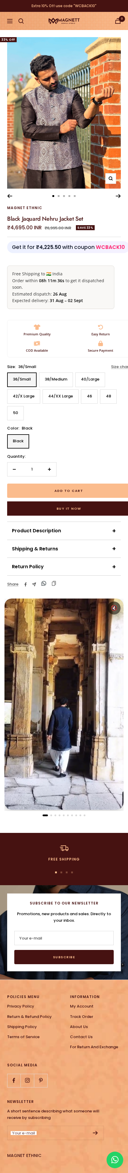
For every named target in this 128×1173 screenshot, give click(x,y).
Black (18, 441)
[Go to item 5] (64, 815)
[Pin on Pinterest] (43, 584)
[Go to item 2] (51, 815)
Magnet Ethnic (24, 207)
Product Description (64, 531)
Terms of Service (23, 1037)
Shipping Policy (22, 1027)
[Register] (95, 1133)
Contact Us (81, 1037)
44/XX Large (60, 396)
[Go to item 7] (72, 815)
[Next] (118, 196)
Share (12, 584)
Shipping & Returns (64, 548)
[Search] (21, 21)
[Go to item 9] (80, 815)
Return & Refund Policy (29, 1016)
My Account (81, 1006)
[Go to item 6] (68, 815)
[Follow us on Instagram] (27, 1080)
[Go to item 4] (59, 815)
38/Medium (56, 379)
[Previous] (9, 196)
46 (89, 396)
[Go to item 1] (45, 815)
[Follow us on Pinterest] (40, 1080)
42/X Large (24, 396)
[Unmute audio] (114, 608)
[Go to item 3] (55, 815)
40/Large (90, 379)
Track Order (81, 1016)
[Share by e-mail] (34, 584)
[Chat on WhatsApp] (115, 1160)
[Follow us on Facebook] (14, 1080)
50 (15, 413)
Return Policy (64, 567)
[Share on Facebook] (25, 584)
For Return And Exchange (94, 1047)
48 (108, 396)
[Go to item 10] (84, 815)
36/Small (22, 379)
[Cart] (118, 21)
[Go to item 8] (76, 815)
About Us (79, 1027)
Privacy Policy (20, 1006)
